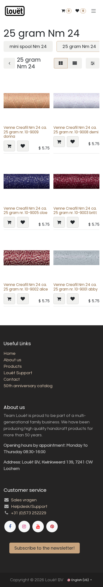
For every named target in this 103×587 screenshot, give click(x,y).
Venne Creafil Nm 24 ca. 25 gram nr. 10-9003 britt (75, 210)
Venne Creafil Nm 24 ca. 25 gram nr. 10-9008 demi (75, 129)
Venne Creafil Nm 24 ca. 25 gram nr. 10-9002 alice (26, 286)
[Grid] (61, 63)
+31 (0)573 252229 (28, 513)
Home (10, 353)
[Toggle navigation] (93, 11)
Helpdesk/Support (29, 506)
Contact (12, 379)
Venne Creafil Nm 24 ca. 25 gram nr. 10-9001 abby (75, 286)
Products (13, 366)
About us (12, 360)
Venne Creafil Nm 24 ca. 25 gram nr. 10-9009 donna (25, 132)
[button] (9, 146)
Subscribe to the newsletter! (44, 548)
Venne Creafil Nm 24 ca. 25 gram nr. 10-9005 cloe (25, 210)
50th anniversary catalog (28, 386)
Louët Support (18, 373)
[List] (75, 63)
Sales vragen (24, 500)
